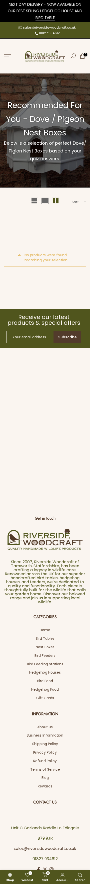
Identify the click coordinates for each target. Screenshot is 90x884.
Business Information (45, 735)
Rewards (45, 786)
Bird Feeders (45, 655)
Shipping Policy (45, 743)
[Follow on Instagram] (51, 869)
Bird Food (45, 680)
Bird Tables (45, 638)
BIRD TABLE (45, 17)
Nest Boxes (45, 647)
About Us (45, 727)
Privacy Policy (45, 752)
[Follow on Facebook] (38, 869)
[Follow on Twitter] (45, 869)
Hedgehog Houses (45, 672)
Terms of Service (45, 769)
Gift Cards (45, 697)
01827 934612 (49, 33)
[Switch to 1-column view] (45, 201)
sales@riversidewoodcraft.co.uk (49, 27)
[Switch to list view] (34, 201)
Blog (45, 777)
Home (45, 629)
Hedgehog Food (45, 689)
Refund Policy (45, 760)
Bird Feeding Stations (45, 664)
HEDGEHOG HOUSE (57, 11)
